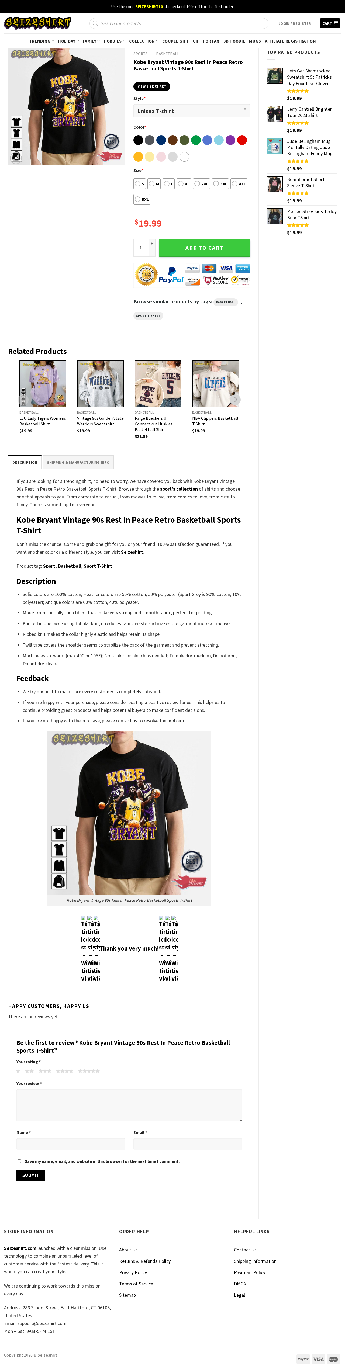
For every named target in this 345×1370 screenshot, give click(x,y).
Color (139, 127)
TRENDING (40, 41)
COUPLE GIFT (175, 41)
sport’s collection (179, 489)
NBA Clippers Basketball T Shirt (215, 420)
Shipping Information (255, 1261)
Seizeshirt (132, 552)
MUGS (255, 41)
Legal (239, 1295)
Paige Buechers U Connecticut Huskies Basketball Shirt (153, 423)
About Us (128, 1250)
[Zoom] (16, 158)
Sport (49, 566)
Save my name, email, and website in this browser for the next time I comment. (102, 1161)
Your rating (28, 1061)
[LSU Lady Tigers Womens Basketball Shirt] (43, 384)
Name (23, 1132)
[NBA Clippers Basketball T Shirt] (216, 384)
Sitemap (127, 1295)
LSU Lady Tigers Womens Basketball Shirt (42, 420)
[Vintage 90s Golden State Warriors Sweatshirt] (100, 384)
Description (24, 462)
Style (139, 98)
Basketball (167, 53)
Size (138, 170)
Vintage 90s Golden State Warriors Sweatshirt (100, 420)
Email (140, 1132)
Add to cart (204, 247)
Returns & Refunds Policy (145, 1261)
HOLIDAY (66, 41)
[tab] (25, 462)
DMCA (240, 1284)
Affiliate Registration (290, 41)
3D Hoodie (234, 41)
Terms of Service (136, 1284)
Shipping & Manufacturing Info (78, 462)
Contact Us (245, 1250)
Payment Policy (249, 1272)
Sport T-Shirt (148, 316)
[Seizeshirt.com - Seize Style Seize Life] (37, 23)
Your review (29, 1083)
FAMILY (89, 41)
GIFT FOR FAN (206, 41)
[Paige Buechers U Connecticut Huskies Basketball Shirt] (158, 384)
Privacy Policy (133, 1272)
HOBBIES (113, 41)
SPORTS (140, 53)
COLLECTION (142, 41)
